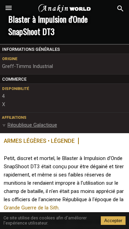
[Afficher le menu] (8, 8)
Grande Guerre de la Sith (31, 208)
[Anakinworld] (64, 8)
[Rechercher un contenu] (120, 8)
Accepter (113, 220)
